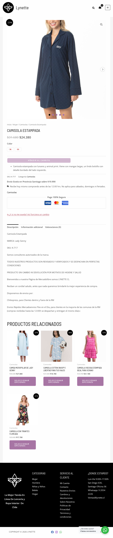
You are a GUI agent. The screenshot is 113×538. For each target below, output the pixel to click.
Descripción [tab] (12, 227)
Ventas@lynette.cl (96, 497)
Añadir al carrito (39, 160)
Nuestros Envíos (67, 490)
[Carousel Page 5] (63, 115)
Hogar (35, 494)
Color (9, 143)
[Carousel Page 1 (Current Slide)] (49, 115)
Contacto (64, 487)
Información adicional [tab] (32, 227)
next (102, 69)
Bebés (35, 490)
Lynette (22, 7)
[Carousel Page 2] (53, 115)
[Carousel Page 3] (56, 115)
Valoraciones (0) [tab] (53, 227)
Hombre (36, 482)
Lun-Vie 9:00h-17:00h (98, 479)
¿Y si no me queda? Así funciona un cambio (28, 214)
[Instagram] (56, 532)
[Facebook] (52, 532)
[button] (93, 8)
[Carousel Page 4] (60, 115)
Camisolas (23, 124)
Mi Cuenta (64, 483)
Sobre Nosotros (67, 501)
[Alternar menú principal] (107, 7)
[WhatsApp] (60, 532)
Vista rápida (22, 359)
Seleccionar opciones (21, 381)
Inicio (9, 124)
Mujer (15, 124)
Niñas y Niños (38, 486)
